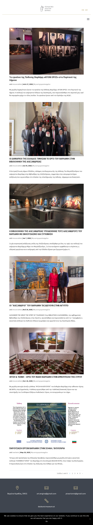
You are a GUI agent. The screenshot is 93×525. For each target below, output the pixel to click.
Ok (47, 521)
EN (83, 10)
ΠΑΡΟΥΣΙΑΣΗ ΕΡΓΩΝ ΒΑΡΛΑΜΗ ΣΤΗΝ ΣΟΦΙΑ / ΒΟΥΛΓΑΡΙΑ (37, 448)
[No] (90, 519)
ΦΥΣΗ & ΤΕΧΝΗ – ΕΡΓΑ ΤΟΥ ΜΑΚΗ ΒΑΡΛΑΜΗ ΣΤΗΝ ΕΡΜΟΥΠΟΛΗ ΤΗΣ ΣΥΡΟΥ (45, 377)
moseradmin (17, 84)
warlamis (16, 452)
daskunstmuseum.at (46, 506)
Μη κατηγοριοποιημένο (42, 84)
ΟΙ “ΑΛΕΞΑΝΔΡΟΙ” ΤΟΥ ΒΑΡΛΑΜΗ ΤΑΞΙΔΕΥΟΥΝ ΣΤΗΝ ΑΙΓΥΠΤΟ (38, 305)
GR (86, 10)
